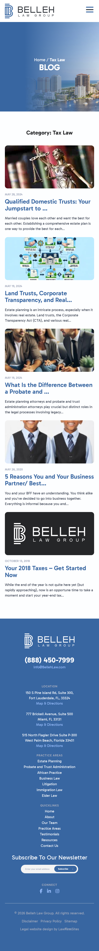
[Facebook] (41, 891)
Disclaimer (30, 921)
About (49, 817)
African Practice (49, 772)
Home (39, 59)
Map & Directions (49, 703)
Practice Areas (49, 828)
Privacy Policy (51, 921)
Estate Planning (50, 761)
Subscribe (63, 869)
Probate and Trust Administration (49, 767)
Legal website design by (38, 929)
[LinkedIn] (49, 891)
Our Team (49, 823)
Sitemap (70, 921)
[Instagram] (57, 891)
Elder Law (49, 795)
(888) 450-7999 (49, 660)
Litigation (49, 784)
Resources (49, 840)
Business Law (49, 778)
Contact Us (49, 846)
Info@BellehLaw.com (49, 667)
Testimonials (49, 834)
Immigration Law (49, 790)
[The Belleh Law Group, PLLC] (29, 10)
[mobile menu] (89, 9)
